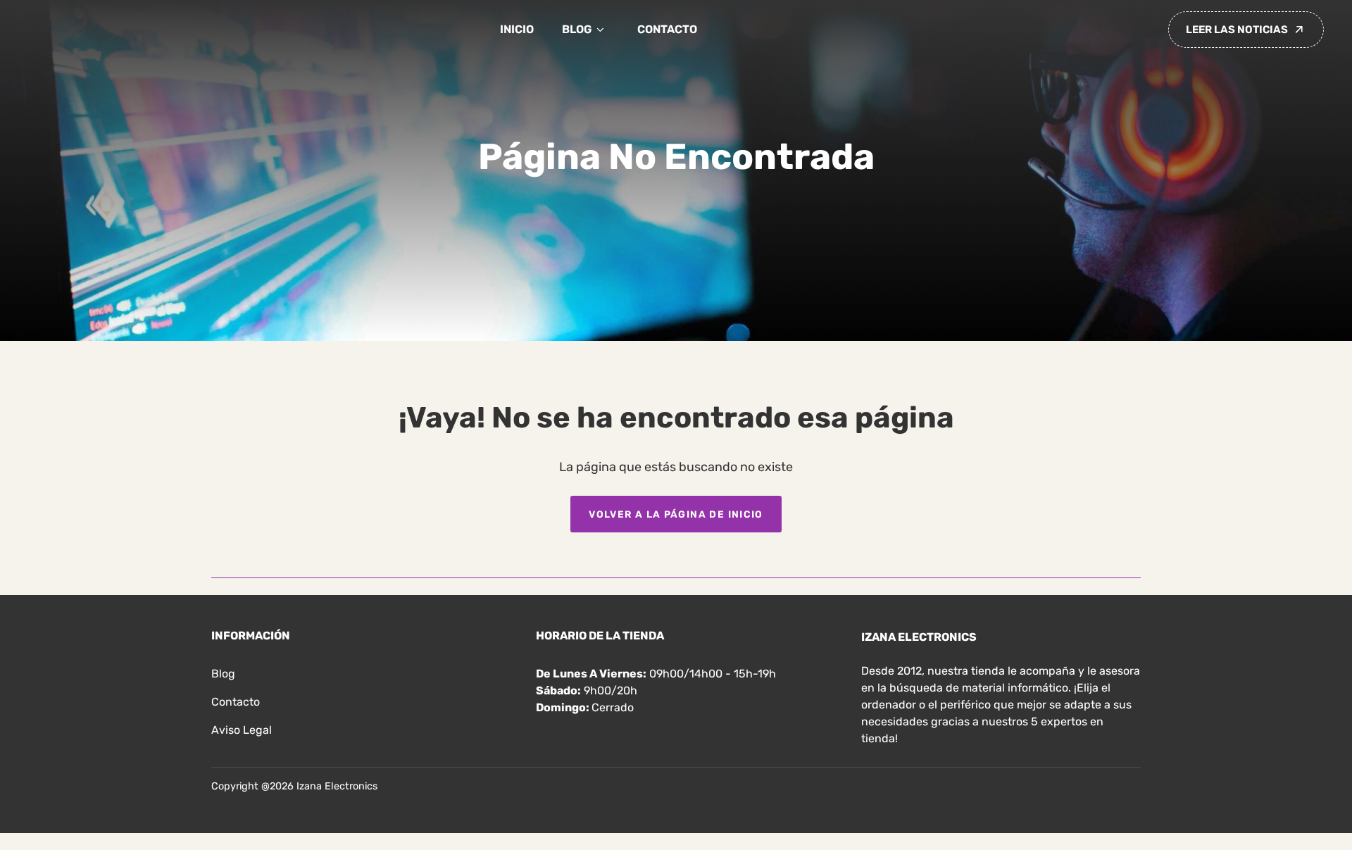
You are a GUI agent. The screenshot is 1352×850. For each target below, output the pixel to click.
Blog (577, 29)
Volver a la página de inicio (676, 514)
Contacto (667, 29)
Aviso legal (241, 730)
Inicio (517, 29)
